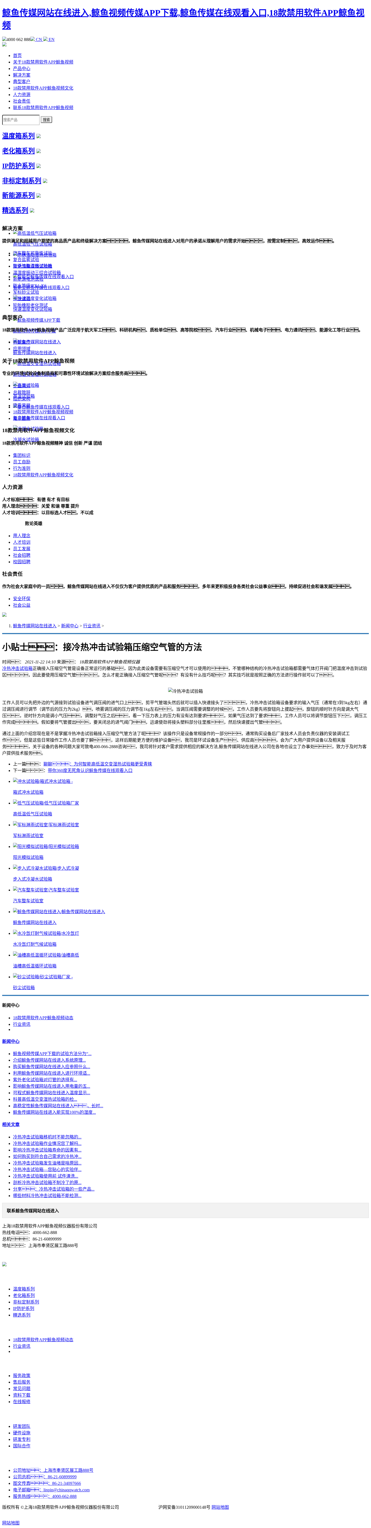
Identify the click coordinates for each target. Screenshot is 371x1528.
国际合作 (21, 1446)
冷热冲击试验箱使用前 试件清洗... (45, 1176)
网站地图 (220, 1507)
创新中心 (21, 1414)
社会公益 (21, 605)
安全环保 (21, 598)
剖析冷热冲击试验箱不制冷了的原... (47, 1182)
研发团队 (21, 1426)
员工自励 (21, 462)
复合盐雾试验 (26, 259)
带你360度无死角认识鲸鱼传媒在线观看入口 (90, 770)
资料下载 (21, 1395)
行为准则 (21, 468)
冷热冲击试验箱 (17, 668)
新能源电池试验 (28, 279)
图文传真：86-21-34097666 (47, 1483)
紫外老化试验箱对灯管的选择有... (45, 1079)
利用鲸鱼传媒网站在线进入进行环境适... (51, 1073)
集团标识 (21, 455)
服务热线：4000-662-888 (45, 1496)
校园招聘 (21, 561)
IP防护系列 (18, 165)
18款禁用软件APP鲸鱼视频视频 (43, 412)
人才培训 (21, 542)
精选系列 (15, 210)
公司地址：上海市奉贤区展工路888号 (53, 1470)
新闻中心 (69, 626)
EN (51, 39)
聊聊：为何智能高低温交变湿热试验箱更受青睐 (97, 764)
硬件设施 (21, 1433)
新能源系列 (18, 195)
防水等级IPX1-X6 (29, 285)
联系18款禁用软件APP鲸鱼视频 (43, 107)
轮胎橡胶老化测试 (30, 305)
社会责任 (21, 101)
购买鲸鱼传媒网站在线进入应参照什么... (51, 1066)
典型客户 (21, 81)
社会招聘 (21, 555)
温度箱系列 (18, 136)
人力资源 (21, 94)
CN (39, 39)
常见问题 (21, 1388)
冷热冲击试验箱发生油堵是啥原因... (47, 1163)
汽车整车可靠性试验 (32, 253)
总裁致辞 (21, 392)
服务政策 (21, 1375)
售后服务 (21, 1382)
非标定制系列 (21, 180)
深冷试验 (21, 298)
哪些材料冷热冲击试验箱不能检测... (47, 1195)
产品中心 (21, 68)
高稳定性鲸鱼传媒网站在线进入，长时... (58, 1105)
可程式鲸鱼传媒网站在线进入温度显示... (51, 1092)
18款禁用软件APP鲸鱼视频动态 (43, 1017)
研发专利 (21, 1439)
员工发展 (21, 548)
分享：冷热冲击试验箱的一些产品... (54, 1189)
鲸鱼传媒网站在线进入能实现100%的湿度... (54, 1112)
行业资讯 (91, 626)
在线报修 (21, 1401)
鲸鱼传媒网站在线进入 (34, 626)
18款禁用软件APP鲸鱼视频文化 (43, 88)
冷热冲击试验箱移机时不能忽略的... (47, 1137)
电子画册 (21, 418)
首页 (17, 55)
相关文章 (11, 1124)
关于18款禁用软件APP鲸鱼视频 (43, 62)
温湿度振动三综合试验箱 (37, 272)
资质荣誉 (21, 405)
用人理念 (21, 535)
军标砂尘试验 (26, 292)
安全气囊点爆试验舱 (32, 266)
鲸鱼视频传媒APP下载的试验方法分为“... (52, 1053)
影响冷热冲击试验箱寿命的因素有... (47, 1150)
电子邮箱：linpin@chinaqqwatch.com (51, 1490)
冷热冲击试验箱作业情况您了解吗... (47, 1143)
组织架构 (21, 399)
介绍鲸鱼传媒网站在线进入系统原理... (49, 1060)
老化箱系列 (18, 150)
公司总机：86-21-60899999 (45, 1477)
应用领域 (21, 348)
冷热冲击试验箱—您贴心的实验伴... (47, 1169)
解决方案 (21, 75)
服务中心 (21, 1363)
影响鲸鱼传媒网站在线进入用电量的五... (51, 1086)
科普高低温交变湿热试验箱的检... (45, 1099)
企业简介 (21, 386)
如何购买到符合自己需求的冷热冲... (47, 1156)
